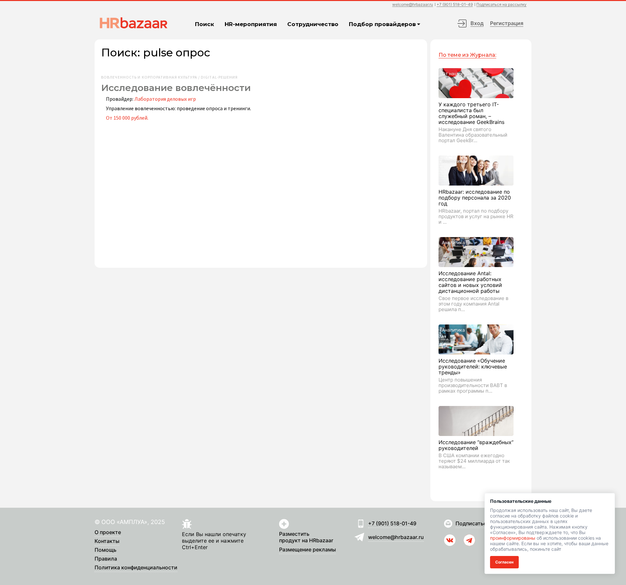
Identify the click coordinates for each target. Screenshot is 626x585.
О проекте (108, 532)
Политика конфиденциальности (136, 568)
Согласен (504, 562)
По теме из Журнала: (467, 55)
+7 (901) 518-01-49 (455, 5)
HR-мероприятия (251, 24)
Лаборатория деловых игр (165, 99)
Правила (106, 559)
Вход (477, 23)
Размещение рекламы (307, 550)
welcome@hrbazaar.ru (412, 5)
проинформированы (512, 538)
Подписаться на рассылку (501, 5)
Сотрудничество (312, 24)
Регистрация (506, 23)
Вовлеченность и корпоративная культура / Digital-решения (169, 77)
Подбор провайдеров (382, 24)
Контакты (107, 541)
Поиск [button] (204, 24)
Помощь (105, 550)
